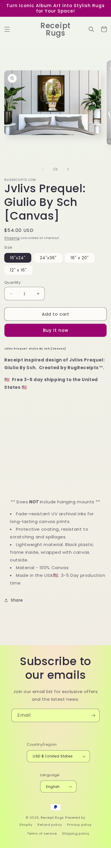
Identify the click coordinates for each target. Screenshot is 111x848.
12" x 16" (18, 270)
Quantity (12, 282)
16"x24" (18, 258)
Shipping (12, 238)
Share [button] (17, 600)
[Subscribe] (93, 715)
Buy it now (55, 330)
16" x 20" (80, 258)
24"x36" (48, 258)
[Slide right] (68, 169)
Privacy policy (79, 824)
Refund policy (50, 824)
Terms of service (42, 833)
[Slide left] (43, 169)
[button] (7, 29)
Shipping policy (75, 833)
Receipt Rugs (52, 817)
